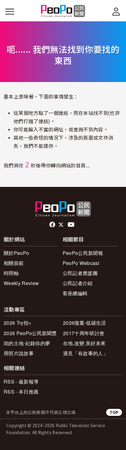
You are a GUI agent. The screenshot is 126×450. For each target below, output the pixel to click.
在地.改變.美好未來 (84, 343)
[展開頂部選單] (116, 11)
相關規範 (14, 262)
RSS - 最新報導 (21, 381)
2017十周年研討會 (83, 333)
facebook (52, 225)
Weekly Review (21, 283)
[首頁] (63, 11)
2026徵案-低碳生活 (84, 322)
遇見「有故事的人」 (85, 353)
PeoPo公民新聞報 (83, 252)
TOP (114, 412)
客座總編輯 (75, 293)
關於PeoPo (16, 252)
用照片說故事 (19, 353)
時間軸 (11, 273)
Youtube (72, 225)
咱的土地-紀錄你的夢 (27, 343)
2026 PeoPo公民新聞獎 (30, 333)
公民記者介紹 (78, 283)
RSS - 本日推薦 (21, 391)
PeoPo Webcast (81, 262)
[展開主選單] (10, 11)
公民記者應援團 (80, 273)
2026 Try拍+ (17, 322)
